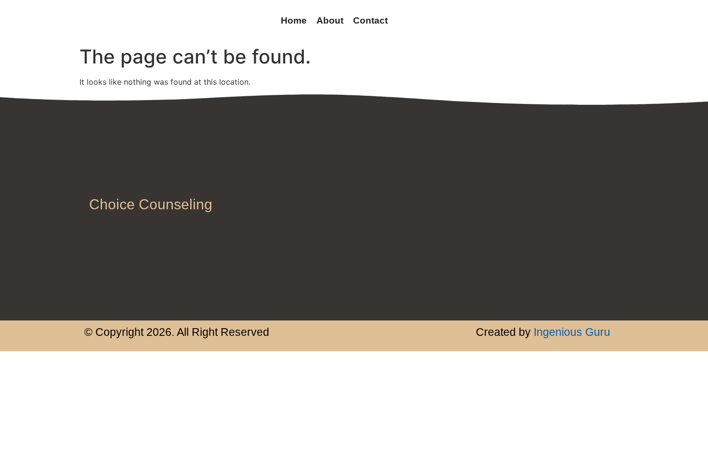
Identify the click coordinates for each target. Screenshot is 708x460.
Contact (370, 20)
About (329, 20)
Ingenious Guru (570, 332)
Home (294, 20)
